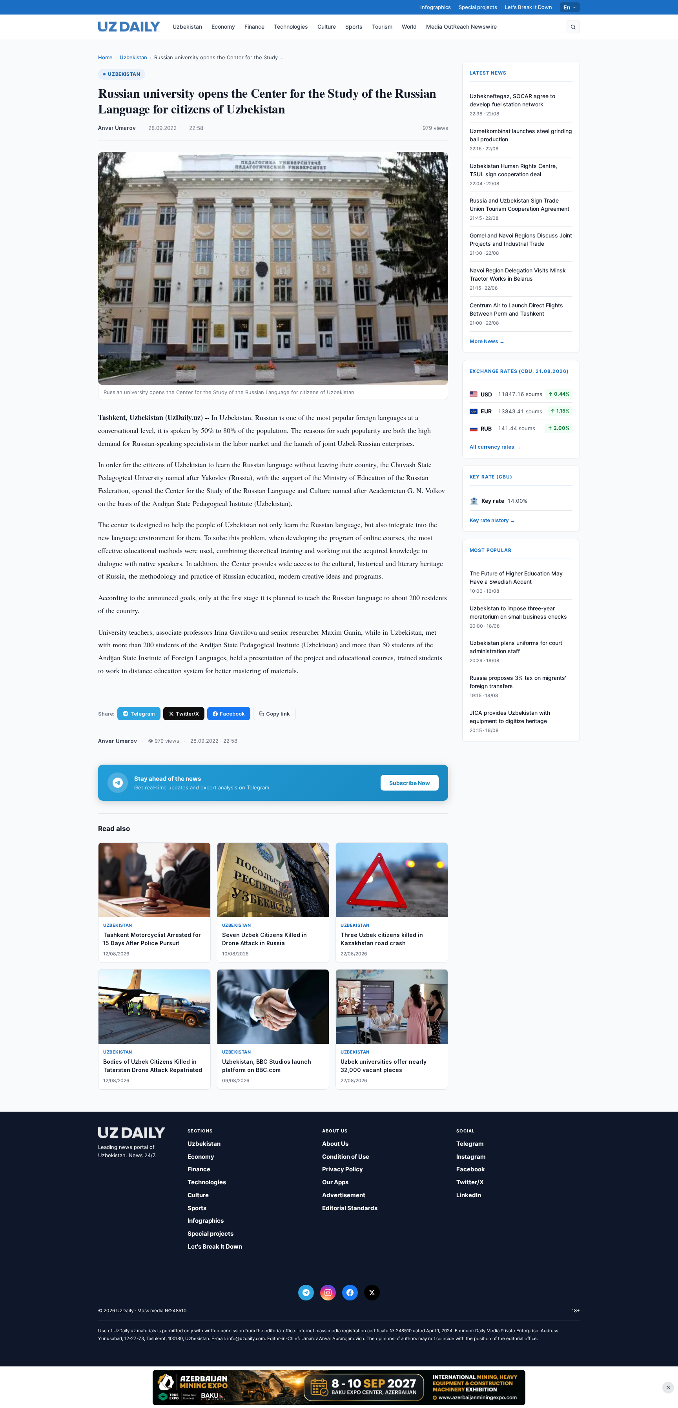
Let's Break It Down (528, 7)
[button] (573, 26)
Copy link (278, 713)
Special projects (478, 7)
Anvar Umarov (117, 128)
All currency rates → (495, 447)
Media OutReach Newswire (461, 26)
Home (105, 57)
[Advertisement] (339, 1387)
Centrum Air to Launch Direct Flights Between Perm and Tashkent (516, 309)
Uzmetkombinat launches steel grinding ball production (521, 135)
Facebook (232, 713)
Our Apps (335, 1182)
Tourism (382, 26)
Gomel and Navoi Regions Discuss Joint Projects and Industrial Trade (521, 239)
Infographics (435, 7)
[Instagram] (328, 1292)
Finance (254, 26)
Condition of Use (345, 1156)
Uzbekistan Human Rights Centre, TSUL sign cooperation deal (513, 170)
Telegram (142, 713)
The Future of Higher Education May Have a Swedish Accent (516, 577)
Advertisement (343, 1195)
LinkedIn (468, 1195)
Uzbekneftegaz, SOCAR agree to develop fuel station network (512, 100)
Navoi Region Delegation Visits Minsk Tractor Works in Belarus (518, 274)
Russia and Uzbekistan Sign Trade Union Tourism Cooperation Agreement (519, 204)
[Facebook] (350, 1292)
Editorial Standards (349, 1208)
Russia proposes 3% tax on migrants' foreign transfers (518, 681)
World (409, 26)
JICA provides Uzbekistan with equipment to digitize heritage (510, 716)
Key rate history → (492, 520)
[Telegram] (306, 1292)
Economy (223, 26)
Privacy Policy (342, 1169)
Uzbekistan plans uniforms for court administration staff (516, 647)
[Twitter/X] (372, 1292)
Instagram (471, 1156)
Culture (326, 26)
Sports (354, 26)
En (567, 7)
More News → (487, 341)
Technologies (291, 26)
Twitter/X (187, 713)
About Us (335, 1143)
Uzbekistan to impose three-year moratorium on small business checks (518, 612)
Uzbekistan (187, 26)
